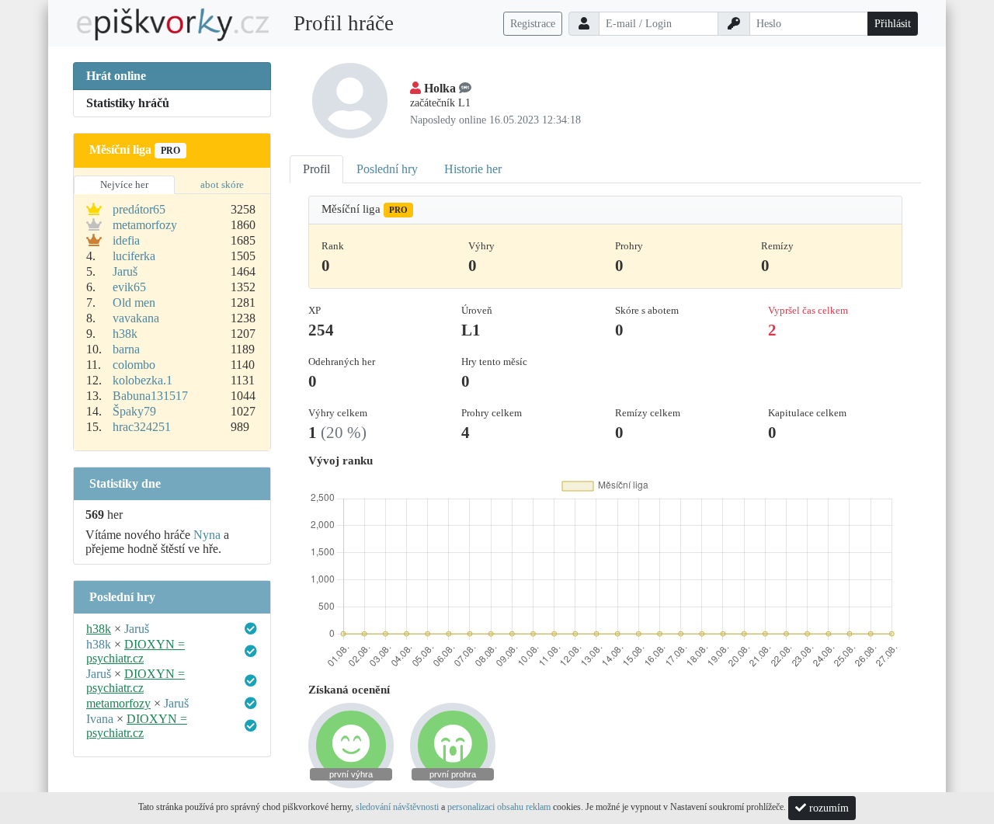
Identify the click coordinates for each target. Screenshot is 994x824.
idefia (126, 240)
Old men (134, 302)
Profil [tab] (316, 169)
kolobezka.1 (142, 380)
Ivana (99, 718)
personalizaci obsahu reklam (499, 806)
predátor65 (139, 209)
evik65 (129, 287)
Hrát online (116, 75)
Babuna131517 (150, 395)
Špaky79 (134, 411)
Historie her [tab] (473, 169)
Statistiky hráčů (127, 103)
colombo (134, 364)
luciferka (134, 255)
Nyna (207, 534)
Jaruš (125, 271)
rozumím (827, 808)
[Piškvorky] (173, 23)
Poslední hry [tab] (387, 169)
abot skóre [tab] (222, 184)
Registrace (532, 24)
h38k (125, 333)
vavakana (136, 318)
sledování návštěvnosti (397, 806)
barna (126, 349)
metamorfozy (145, 224)
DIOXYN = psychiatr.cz (135, 651)
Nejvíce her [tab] (124, 184)
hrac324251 (142, 426)
